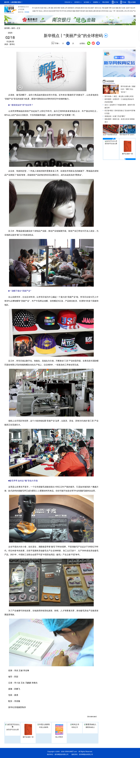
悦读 (106, 11)
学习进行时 (36, 8)
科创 (89, 8)
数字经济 (56, 11)
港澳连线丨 (109, 116)
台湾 (65, 8)
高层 (41, 8)
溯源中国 (79, 11)
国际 (52, 8)
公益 (110, 11)
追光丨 (107, 105)
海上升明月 (59, 737)
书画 (103, 8)
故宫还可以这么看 (12, 729)
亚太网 (120, 11)
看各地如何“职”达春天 (127, 134)
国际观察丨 (109, 119)
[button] (20, 89)
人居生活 (45, 11)
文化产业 (133, 11)
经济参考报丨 (109, 110)
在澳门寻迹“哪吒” (119, 116)
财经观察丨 (109, 99)
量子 (92, 8)
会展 (93, 11)
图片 (120, 8)
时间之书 (75, 727)
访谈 (113, 8)
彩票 (97, 11)
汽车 (37, 11)
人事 (48, 8)
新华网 (7, 28)
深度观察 (110, 81)
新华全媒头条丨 (126, 86)
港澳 (62, 8)
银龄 (74, 11)
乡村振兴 (69, 11)
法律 (127, 8)
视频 (116, 8)
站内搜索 (133, 2)
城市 (83, 11)
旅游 (87, 11)
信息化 (51, 11)
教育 (82, 8)
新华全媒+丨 (109, 96)
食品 (40, 11)
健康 (106, 8)
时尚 (103, 11)
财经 (55, 8)
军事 (110, 8)
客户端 (116, 2)
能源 (90, 11)
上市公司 (126, 11)
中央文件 (132, 8)
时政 (45, 8)
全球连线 (77, 8)
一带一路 (115, 11)
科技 (85, 8)
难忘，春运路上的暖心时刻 (123, 96)
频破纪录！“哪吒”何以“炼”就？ (128, 89)
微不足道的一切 (28, 737)
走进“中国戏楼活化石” (110, 134)
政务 (123, 8)
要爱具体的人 (90, 727)
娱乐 (100, 11)
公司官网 (21, 9)
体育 (96, 8)
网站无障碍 (105, 2)
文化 (99, 8)
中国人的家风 (43, 727)
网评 (58, 8)
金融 (33, 11)
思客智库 (71, 8)
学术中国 (63, 11)
